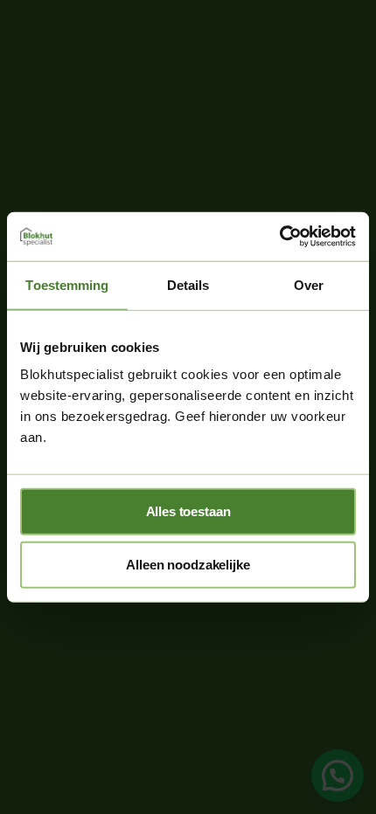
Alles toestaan (188, 511)
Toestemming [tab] (66, 284)
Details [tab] (188, 284)
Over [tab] (309, 284)
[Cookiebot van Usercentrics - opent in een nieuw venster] (279, 236)
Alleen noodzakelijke (187, 564)
